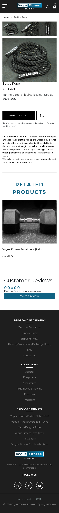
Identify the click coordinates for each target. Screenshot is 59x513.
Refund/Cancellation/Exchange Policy (29, 344)
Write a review (29, 296)
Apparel (29, 371)
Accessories (29, 383)
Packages (29, 399)
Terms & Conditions (30, 327)
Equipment (29, 377)
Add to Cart (18, 115)
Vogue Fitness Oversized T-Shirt (29, 421)
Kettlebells (29, 438)
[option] (11, 30)
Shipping (26, 94)
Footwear (29, 394)
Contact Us (29, 355)
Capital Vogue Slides (29, 427)
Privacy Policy (30, 333)
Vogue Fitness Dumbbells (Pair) (21, 249)
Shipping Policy (29, 338)
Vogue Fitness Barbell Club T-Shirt (29, 416)
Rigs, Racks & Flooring (29, 388)
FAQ (29, 349)
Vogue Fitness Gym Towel (29, 433)
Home (5, 17)
